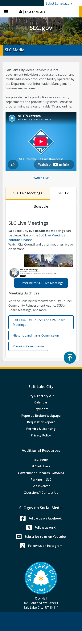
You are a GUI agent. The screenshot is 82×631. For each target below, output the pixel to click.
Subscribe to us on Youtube (45, 536)
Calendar (40, 402)
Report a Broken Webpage (41, 416)
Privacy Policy (41, 435)
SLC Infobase (40, 466)
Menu (7, 11)
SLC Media (41, 460)
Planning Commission (28, 346)
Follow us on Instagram (45, 546)
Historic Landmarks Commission (36, 335)
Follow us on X (45, 527)
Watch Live (41, 178)
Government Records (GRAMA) (41, 473)
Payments (41, 409)
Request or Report (41, 422)
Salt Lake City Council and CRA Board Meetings (39, 322)
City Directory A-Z (41, 396)
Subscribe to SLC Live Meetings (41, 283)
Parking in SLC (41, 479)
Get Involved (41, 486)
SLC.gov (47, 11)
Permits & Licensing (40, 429)
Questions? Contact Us (41, 493)
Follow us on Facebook (45, 518)
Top (70, 358)
